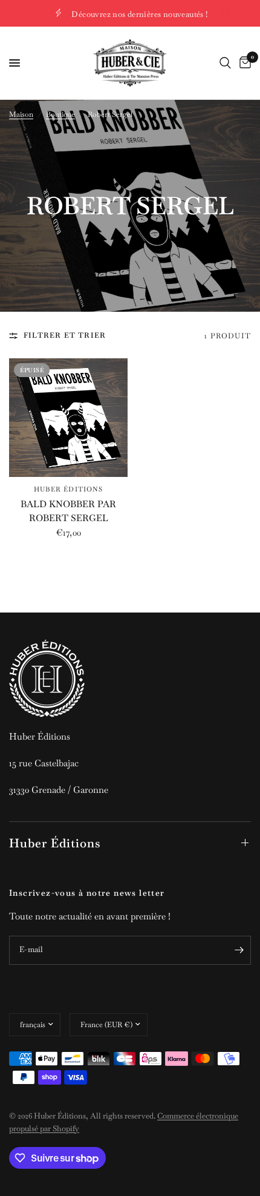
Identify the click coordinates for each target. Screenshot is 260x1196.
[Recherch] (225, 63)
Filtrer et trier (65, 335)
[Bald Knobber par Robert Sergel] (68, 417)
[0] (243, 63)
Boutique (60, 114)
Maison (21, 114)
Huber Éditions (68, 489)
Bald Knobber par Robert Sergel (68, 511)
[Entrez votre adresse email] (239, 950)
